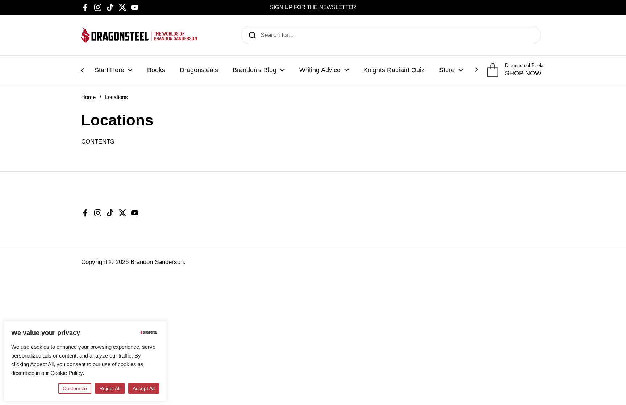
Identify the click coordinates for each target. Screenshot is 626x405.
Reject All (109, 388)
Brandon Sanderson (157, 262)
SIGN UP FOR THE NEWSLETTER (313, 7)
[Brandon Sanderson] (139, 35)
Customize (75, 388)
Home (88, 97)
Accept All (144, 388)
